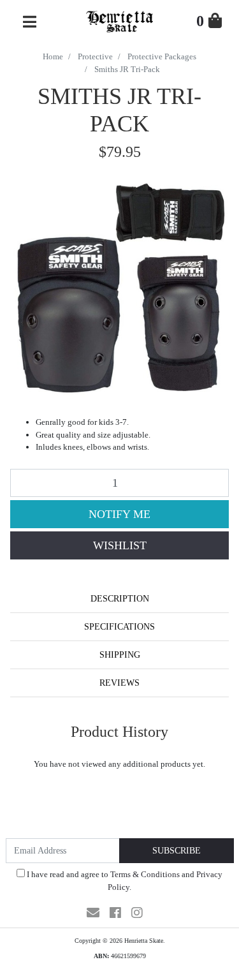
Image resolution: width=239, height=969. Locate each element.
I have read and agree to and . (123, 880)
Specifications (119, 627)
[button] (119, 545)
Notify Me (119, 514)
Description (120, 598)
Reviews (119, 683)
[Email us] (93, 913)
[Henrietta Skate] (119, 20)
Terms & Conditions (145, 874)
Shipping (119, 655)
